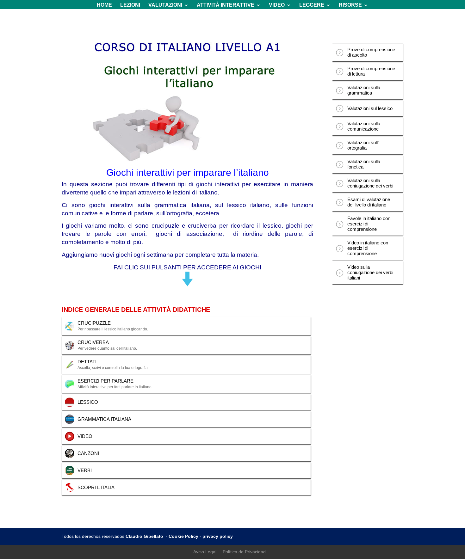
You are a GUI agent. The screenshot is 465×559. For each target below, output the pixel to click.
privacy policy (217, 536)
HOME (104, 5)
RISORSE (350, 5)
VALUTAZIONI (165, 5)
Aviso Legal (204, 551)
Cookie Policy (183, 536)
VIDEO (277, 5)
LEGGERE (311, 5)
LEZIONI (130, 5)
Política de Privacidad (244, 551)
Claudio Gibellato (145, 536)
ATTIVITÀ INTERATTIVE (225, 5)
